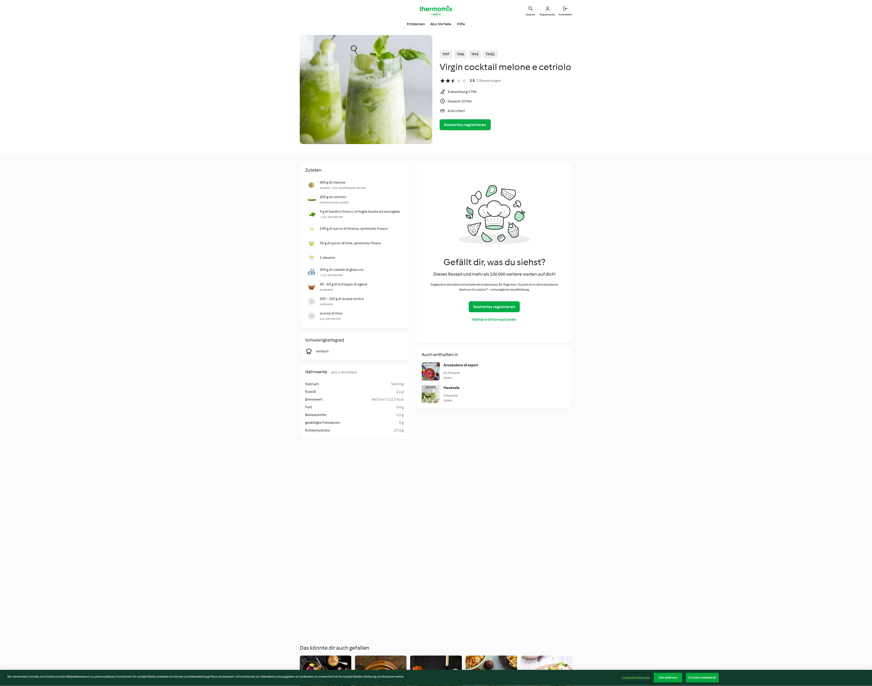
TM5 (474, 54)
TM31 (490, 54)
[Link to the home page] (436, 10)
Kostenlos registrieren (465, 124)
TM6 (460, 54)
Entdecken (416, 24)
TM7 (446, 54)
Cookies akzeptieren (702, 677)
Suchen (530, 14)
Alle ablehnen (668, 677)
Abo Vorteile (440, 24)
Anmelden (565, 14)
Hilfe (461, 24)
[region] (436, 678)
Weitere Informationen (494, 319)
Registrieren (547, 14)
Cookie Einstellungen (635, 677)
